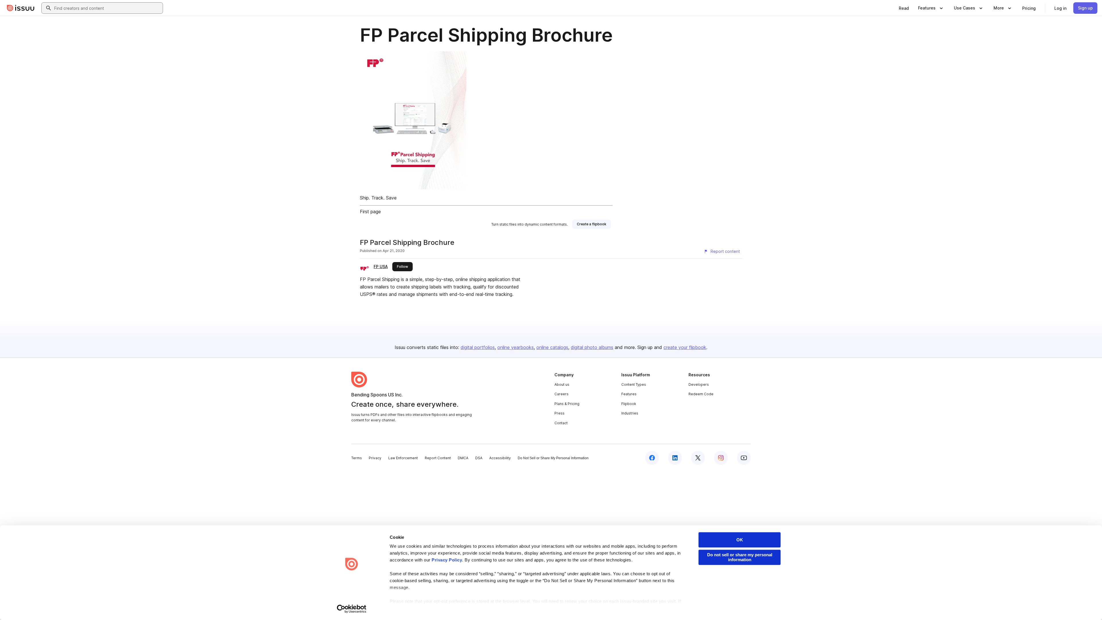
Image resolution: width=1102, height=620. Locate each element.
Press (559, 413)
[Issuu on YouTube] (744, 458)
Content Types (633, 384)
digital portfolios (478, 347)
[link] (903, 8)
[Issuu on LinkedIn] (675, 458)
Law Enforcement (403, 458)
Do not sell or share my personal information (739, 557)
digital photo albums (592, 347)
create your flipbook (684, 347)
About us (561, 384)
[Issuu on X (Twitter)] (698, 458)
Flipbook (628, 404)
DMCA (463, 458)
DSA (478, 458)
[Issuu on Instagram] (721, 458)
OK (739, 539)
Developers (698, 384)
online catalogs (552, 347)
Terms (356, 458)
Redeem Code (700, 394)
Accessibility (500, 458)
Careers (561, 394)
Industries (629, 413)
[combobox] (107, 8)
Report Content (438, 458)
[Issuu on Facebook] (652, 458)
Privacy (375, 458)
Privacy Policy (447, 559)
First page (370, 211)
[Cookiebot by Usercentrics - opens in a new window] (352, 608)
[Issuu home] (21, 8)
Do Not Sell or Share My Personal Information (553, 458)
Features (629, 394)
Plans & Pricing (566, 404)
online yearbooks (515, 347)
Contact (561, 423)
